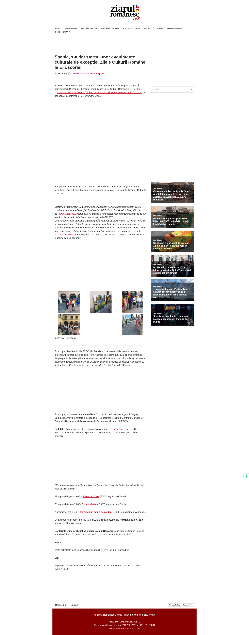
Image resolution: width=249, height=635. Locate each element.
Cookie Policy (188, 605)
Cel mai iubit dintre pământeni (96, 512)
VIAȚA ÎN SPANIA (89, 28)
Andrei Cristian (78, 73)
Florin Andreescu (66, 214)
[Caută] (191, 89)
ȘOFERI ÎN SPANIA (131, 28)
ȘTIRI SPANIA (71, 28)
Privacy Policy (174, 605)
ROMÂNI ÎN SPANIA (110, 28)
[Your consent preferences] (246, 476)
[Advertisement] (107, 42)
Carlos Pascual (65, 234)
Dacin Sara (117, 429)
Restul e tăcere (91, 496)
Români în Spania (96, 73)
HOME (58, 28)
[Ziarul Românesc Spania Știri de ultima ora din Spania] (124, 13)
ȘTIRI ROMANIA (62, 32)
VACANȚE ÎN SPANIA (153, 28)
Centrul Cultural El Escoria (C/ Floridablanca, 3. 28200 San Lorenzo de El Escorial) (99, 92)
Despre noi (60, 605)
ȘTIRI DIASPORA (175, 28)
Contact (74, 605)
